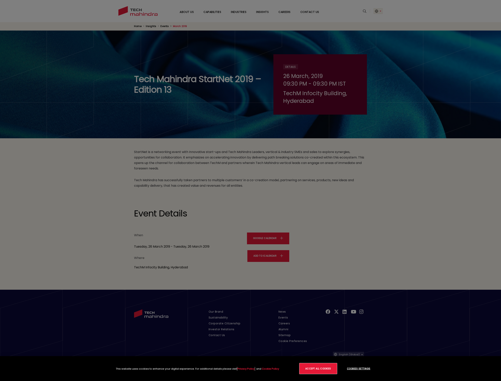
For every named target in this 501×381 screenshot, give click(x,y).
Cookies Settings (358, 368)
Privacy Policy (246, 369)
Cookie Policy (270, 369)
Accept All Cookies (318, 368)
